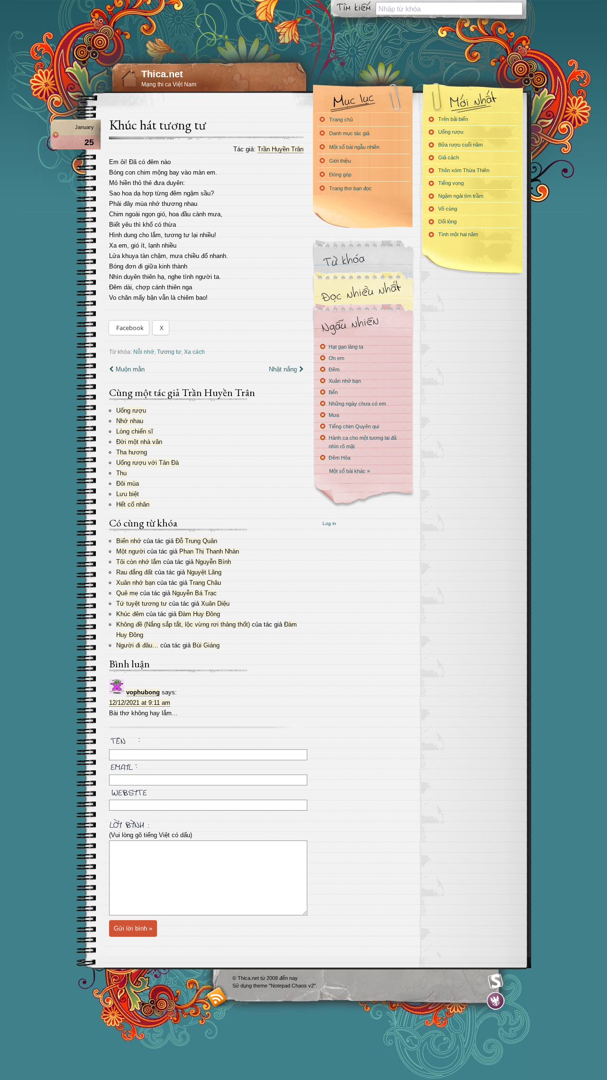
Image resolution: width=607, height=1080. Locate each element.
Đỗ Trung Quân (196, 541)
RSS (217, 997)
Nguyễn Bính (213, 561)
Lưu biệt (127, 494)
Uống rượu (131, 410)
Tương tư (169, 352)
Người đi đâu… (137, 645)
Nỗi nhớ (143, 352)
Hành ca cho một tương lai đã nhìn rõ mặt (362, 442)
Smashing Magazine (495, 981)
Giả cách (448, 157)
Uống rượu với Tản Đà (147, 462)
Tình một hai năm (458, 234)
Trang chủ (341, 119)
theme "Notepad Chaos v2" (284, 985)
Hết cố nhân (132, 504)
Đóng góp (340, 174)
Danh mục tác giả (349, 133)
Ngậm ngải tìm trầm (460, 196)
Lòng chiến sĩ (134, 431)
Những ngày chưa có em (357, 403)
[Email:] (206, 766)
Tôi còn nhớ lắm (138, 561)
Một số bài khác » (349, 471)
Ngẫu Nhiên (362, 323)
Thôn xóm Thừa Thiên (463, 170)
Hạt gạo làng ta (346, 347)
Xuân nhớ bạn (135, 582)
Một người (130, 551)
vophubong (143, 692)
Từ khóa (362, 260)
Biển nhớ (128, 541)
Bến (333, 392)
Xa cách (194, 352)
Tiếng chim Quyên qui (354, 426)
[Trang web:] (206, 791)
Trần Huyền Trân (281, 149)
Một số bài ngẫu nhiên (354, 147)
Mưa (334, 415)
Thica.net (162, 74)
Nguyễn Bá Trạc (194, 593)
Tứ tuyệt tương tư (141, 603)
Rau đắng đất (134, 572)
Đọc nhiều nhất (362, 292)
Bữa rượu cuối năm (460, 145)
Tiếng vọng (451, 183)
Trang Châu (205, 582)
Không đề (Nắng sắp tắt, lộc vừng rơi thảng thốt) (183, 624)
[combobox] (449, 8)
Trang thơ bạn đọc (350, 188)
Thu (121, 473)
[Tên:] (206, 742)
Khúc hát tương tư (157, 124)
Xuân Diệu (215, 603)
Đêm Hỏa (339, 458)
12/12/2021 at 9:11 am (139, 702)
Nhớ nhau (129, 421)
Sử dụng (242, 985)
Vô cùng (447, 209)
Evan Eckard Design (496, 1001)
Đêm (334, 369)
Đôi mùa (127, 483)
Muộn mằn (130, 369)
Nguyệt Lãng (204, 572)
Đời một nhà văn (139, 441)
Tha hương (131, 452)
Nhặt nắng (283, 369)
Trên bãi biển (453, 119)
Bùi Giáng (206, 645)
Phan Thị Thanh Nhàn (209, 551)
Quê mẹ (127, 593)
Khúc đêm (130, 614)
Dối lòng (447, 221)
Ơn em (336, 358)
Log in (329, 523)
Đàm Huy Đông (199, 614)
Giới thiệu (340, 161)
